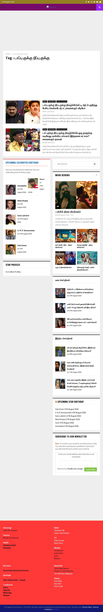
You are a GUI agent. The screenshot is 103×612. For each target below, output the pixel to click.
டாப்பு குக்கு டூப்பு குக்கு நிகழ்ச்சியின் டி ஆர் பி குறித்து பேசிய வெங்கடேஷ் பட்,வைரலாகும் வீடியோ (70, 106)
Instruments (58, 553)
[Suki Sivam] (11, 254)
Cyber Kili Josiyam (10, 530)
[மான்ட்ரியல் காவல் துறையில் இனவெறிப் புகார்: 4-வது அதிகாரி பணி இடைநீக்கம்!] (60, 312)
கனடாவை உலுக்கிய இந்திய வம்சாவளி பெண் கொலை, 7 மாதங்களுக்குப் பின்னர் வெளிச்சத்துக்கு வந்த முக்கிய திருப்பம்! (82, 383)
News (44, 101)
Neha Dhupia (22, 201)
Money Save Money (11, 538)
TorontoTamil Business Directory (16, 571)
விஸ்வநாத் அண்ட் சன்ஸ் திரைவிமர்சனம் (85, 268)
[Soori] (33, 188)
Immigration (58, 551)
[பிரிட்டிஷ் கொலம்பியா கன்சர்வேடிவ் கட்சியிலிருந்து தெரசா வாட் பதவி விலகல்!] (60, 327)
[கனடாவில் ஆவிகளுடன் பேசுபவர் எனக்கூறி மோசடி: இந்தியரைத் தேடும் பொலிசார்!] (60, 371)
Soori (42, 179)
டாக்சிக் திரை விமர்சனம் (68, 212)
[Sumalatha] (11, 194)
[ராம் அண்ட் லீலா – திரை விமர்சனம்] (65, 235)
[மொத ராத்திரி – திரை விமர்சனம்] (87, 235)
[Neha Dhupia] (11, 209)
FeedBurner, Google (75, 469)
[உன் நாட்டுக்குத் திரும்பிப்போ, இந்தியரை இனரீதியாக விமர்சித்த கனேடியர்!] (60, 356)
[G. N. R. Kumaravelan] (11, 239)
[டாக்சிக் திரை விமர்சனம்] (76, 195)
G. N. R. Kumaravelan (26, 231)
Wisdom (57, 558)
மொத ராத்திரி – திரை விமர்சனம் (85, 246)
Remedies (7, 548)
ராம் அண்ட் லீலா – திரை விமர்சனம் (63, 246)
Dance (5, 587)
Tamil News (51, 101)
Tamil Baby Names (61, 568)
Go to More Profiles (13, 272)
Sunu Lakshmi (23, 216)
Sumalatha (21, 186)
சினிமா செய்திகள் (62, 101)
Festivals (6, 590)
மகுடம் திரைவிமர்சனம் (63, 267)
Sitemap (56, 609)
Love (56, 556)
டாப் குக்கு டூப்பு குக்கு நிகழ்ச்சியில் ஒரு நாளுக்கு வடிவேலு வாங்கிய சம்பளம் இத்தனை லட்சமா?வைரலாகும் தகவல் (67, 136)
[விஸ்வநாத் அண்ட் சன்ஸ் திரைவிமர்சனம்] (87, 258)
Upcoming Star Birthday (71, 401)
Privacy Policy (87, 607)
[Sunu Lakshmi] (11, 224)
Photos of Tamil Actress (63, 571)
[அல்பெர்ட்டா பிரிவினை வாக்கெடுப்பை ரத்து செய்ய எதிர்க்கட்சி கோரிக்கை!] (60, 298)
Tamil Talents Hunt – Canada (14, 580)
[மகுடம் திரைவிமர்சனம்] (65, 258)
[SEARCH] (94, 163)
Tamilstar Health (9, 545)
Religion (6, 595)
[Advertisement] (51, 30)
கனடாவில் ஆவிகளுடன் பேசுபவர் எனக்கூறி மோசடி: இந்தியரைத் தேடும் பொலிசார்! (80, 365)
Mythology (7, 593)
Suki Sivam (22, 245)
